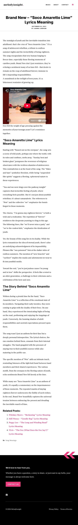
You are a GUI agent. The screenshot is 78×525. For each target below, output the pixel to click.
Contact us (13, 484)
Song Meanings (11, 440)
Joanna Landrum (40, 28)
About (56, 5)
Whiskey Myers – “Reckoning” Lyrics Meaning (29, 415)
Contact (65, 5)
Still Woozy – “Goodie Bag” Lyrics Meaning (28, 418)
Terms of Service (66, 509)
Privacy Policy (53, 509)
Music (48, 5)
